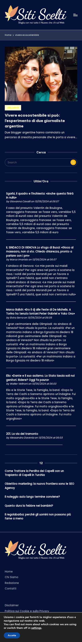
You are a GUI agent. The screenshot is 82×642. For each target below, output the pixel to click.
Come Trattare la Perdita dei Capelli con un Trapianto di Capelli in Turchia (34, 473)
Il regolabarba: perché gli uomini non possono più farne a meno (38, 516)
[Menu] (75, 15)
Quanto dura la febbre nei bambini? (29, 506)
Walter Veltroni (19, 383)
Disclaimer (12, 605)
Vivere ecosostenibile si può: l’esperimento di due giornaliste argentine (35, 120)
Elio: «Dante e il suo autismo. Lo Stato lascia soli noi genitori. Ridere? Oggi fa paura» (40, 378)
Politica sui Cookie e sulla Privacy (27, 611)
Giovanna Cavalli (20, 201)
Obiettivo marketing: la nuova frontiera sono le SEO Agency (39, 486)
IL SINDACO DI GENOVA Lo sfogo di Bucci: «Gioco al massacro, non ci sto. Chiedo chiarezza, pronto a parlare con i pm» (39, 252)
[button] (73, 162)
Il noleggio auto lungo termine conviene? (32, 497)
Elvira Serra (16, 317)
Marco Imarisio (19, 259)
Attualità (13, 107)
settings (36, 628)
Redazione (12, 583)
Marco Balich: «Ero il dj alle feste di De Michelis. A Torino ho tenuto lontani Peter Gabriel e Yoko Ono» (40, 312)
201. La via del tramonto (22, 434)
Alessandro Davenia (22, 437)
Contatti (10, 588)
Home (9, 572)
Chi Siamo (11, 577)
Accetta (12, 635)
